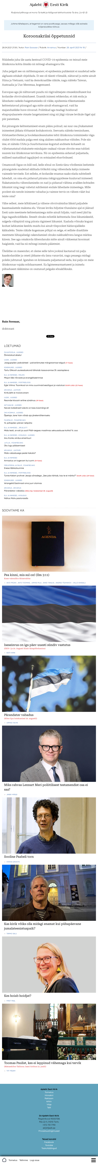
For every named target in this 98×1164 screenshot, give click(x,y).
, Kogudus (22, 435)
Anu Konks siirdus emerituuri (17, 438)
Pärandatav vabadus (14, 490)
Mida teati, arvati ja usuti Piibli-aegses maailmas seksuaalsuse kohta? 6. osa (41, 430)
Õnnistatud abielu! (12, 355)
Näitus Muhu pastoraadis (16, 498)
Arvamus (51, 47)
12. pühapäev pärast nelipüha (18, 423)
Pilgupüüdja (10, 352)
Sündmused (9, 367)
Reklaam (49, 1098)
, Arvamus (16, 488)
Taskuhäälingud (49, 1148)
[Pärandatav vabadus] (49, 711)
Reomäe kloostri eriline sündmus (20, 400)
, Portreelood (24, 382)
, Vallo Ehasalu (79, 583)
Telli (49, 1107)
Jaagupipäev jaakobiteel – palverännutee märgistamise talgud (34, 362)
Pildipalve (8, 420)
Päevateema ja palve (13, 465)
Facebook (49, 1142)
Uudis (6, 360)
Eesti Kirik (59, 4)
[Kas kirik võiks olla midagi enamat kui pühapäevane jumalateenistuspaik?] (49, 920)
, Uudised (19, 352)
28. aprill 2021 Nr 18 (76, 47)
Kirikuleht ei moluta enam (16, 392)
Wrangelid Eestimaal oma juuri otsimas (23, 483)
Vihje (49, 1104)
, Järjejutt (22, 428)
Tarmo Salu (12, 934)
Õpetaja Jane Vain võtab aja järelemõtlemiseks (27, 415)
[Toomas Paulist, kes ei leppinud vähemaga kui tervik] (49, 1059)
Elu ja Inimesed (11, 375)
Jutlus (7, 443)
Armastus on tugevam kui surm (19, 460)
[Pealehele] (46, 7)
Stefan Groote (13, 862)
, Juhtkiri (16, 390)
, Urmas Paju (36, 583)
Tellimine (23, 1160)
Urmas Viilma (12, 723)
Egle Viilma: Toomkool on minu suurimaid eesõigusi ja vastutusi (34, 385)
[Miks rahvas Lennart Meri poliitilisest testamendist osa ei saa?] (49, 781)
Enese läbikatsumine (14, 468)
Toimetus (49, 1092)
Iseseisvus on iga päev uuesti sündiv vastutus (37, 645)
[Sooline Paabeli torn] (49, 853)
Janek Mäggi (12, 794)
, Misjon (21, 375)
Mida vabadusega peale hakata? (20, 453)
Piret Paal (11, 1001)
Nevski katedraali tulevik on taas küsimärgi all (26, 408)
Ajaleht (36, 4)
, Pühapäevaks (19, 420)
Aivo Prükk (12, 583)
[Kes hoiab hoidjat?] (49, 992)
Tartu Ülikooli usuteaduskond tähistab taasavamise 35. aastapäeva (36, 370)
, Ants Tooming (24, 583)
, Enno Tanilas (48, 583)
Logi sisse (34, 1160)
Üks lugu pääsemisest (14, 445)
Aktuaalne (9, 405)
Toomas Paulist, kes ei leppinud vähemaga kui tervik (42, 1063)
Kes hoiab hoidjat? (17, 996)
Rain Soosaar (31, 47)
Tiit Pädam (11, 1071)
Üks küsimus (9, 413)
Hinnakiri (49, 1095)
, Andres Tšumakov (63, 583)
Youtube (49, 1145)
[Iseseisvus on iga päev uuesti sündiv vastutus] (49, 641)
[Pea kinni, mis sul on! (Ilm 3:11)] (49, 571)
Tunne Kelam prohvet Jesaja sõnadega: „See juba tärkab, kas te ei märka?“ (40, 475)
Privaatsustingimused (49, 1131)
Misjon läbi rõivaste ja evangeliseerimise (23, 377)
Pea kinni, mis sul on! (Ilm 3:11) (26, 575)
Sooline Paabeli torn (19, 856)
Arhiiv (49, 1101)
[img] (93, 1160)
